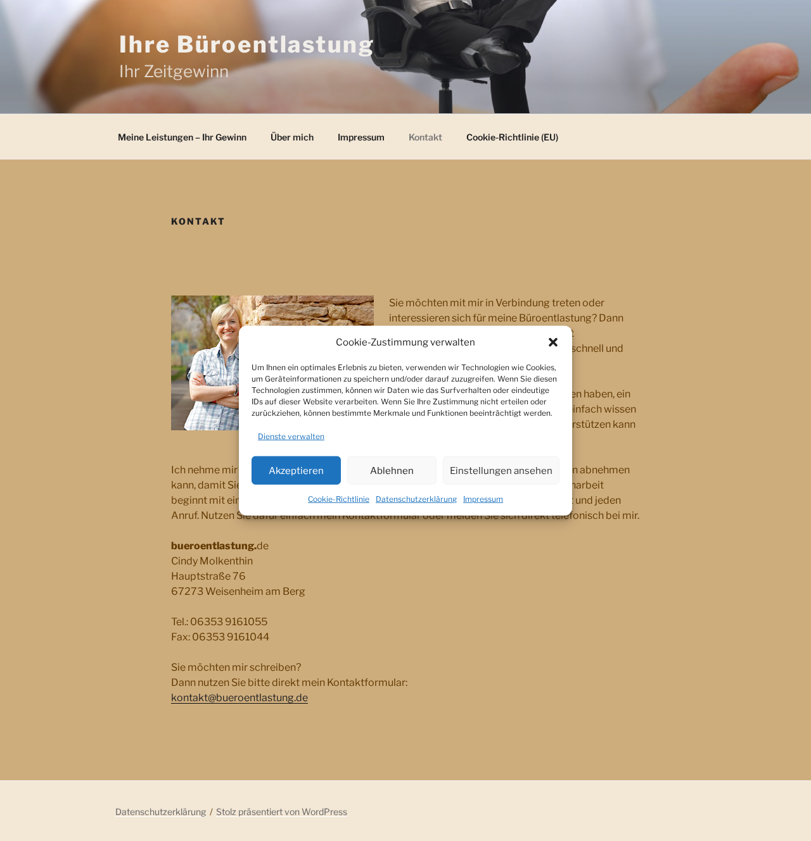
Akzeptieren (296, 470)
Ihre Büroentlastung (247, 44)
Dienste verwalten (291, 436)
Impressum (483, 499)
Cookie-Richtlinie (338, 499)
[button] (553, 342)
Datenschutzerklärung (416, 499)
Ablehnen (392, 470)
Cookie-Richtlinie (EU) (512, 137)
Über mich (292, 137)
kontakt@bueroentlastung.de (239, 698)
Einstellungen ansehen (501, 470)
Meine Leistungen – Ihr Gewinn (182, 137)
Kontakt (425, 137)
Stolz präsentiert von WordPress (281, 811)
